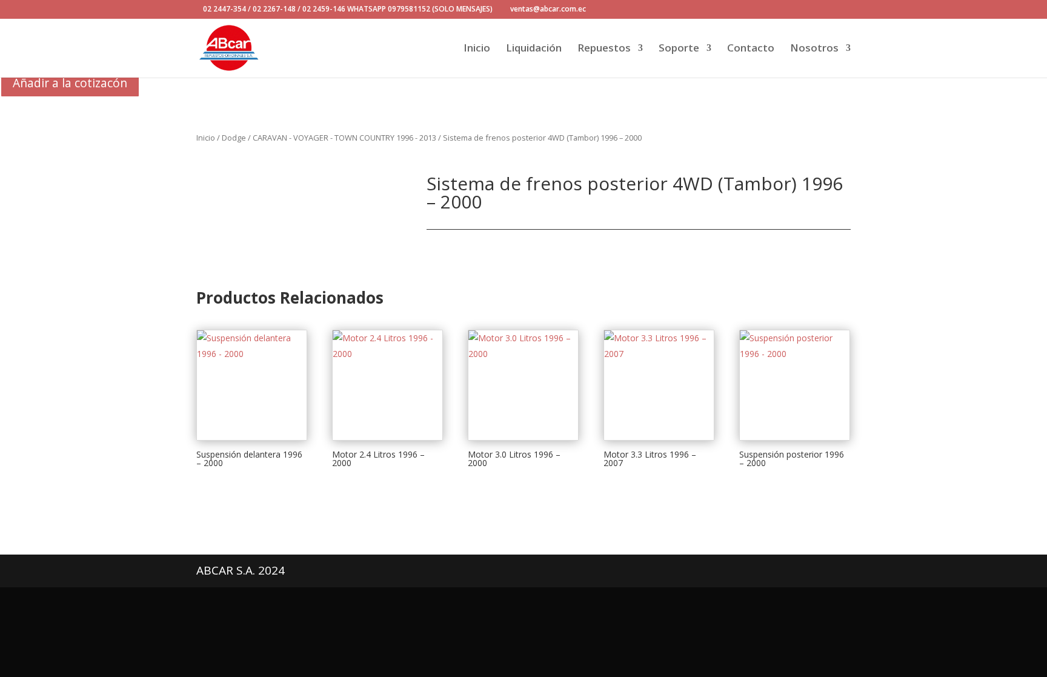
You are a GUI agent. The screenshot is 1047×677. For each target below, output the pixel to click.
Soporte (679, 49)
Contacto (750, 49)
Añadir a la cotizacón (70, 83)
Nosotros (814, 49)
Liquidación (534, 49)
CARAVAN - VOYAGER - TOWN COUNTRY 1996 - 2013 (344, 137)
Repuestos (604, 49)
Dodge (234, 137)
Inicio (477, 49)
